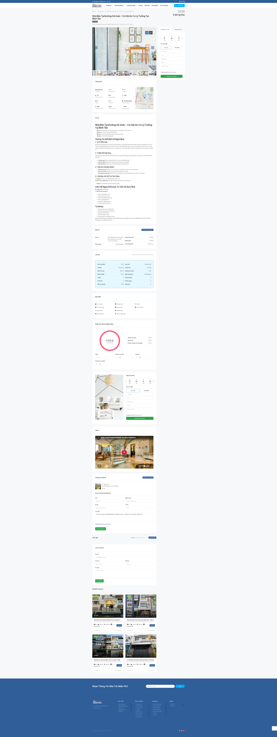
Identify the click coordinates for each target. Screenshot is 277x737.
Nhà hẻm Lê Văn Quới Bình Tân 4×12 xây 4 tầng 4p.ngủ (109, 660)
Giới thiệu (147, 5)
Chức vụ (97, 560)
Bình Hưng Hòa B (158, 711)
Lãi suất (137, 354)
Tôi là (126, 504)
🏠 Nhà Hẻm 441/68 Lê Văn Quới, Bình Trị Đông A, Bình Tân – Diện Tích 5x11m (148, 660)
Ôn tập (97, 567)
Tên (96, 498)
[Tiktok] (182, 1)
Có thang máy (100, 307)
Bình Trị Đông (157, 707)
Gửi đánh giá (99, 581)
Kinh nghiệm (155, 5)
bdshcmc (98, 630)
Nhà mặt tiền (122, 709)
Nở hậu (138, 304)
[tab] (147, 32)
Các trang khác (164, 5)
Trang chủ (108, 5)
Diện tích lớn (100, 310)
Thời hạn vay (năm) (100, 361)
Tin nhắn (97, 511)
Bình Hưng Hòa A (158, 704)
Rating (127, 560)
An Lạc (155, 715)
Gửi (180, 686)
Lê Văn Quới (139, 706)
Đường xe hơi (120, 304)
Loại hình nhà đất (131, 5)
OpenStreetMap (146, 108)
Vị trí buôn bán (140, 307)
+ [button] (137, 89)
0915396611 (115, 486)
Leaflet (140, 108)
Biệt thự (121, 711)
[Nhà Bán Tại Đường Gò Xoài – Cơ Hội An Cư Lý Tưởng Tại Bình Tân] (144, 96)
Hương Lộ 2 (139, 704)
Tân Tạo (155, 713)
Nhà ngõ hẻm (101, 11)
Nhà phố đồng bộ (123, 706)
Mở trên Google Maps (148, 229)
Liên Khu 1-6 (139, 711)
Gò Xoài (138, 709)
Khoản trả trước (119, 354)
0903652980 (106, 486)
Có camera (100, 304)
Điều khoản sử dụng (137, 415)
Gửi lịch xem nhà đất (140, 418)
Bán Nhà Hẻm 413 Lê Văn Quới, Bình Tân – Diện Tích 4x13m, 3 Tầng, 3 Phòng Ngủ (149, 620)
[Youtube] (184, 1)
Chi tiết (119, 625)
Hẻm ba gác (120, 310)
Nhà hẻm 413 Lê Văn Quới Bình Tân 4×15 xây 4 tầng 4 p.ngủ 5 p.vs (112, 620)
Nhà (95, 11)
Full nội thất (119, 307)
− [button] (137, 91)
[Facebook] (180, 1)
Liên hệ (140, 5)
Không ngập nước (121, 313)
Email (96, 504)
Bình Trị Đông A (157, 706)
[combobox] (140, 394)
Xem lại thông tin (100, 528)
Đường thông (100, 313)
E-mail (97, 554)
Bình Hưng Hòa (157, 709)
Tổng (96, 354)
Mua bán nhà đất (119, 5)
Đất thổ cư (121, 707)
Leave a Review (152, 537)
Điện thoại (128, 498)
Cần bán (95, 21)
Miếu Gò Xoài (139, 713)
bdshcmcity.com (105, 196)
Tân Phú (172, 706)
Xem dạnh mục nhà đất (148, 477)
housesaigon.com (105, 194)
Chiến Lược (139, 715)
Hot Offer (119, 596)
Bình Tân (173, 704)
